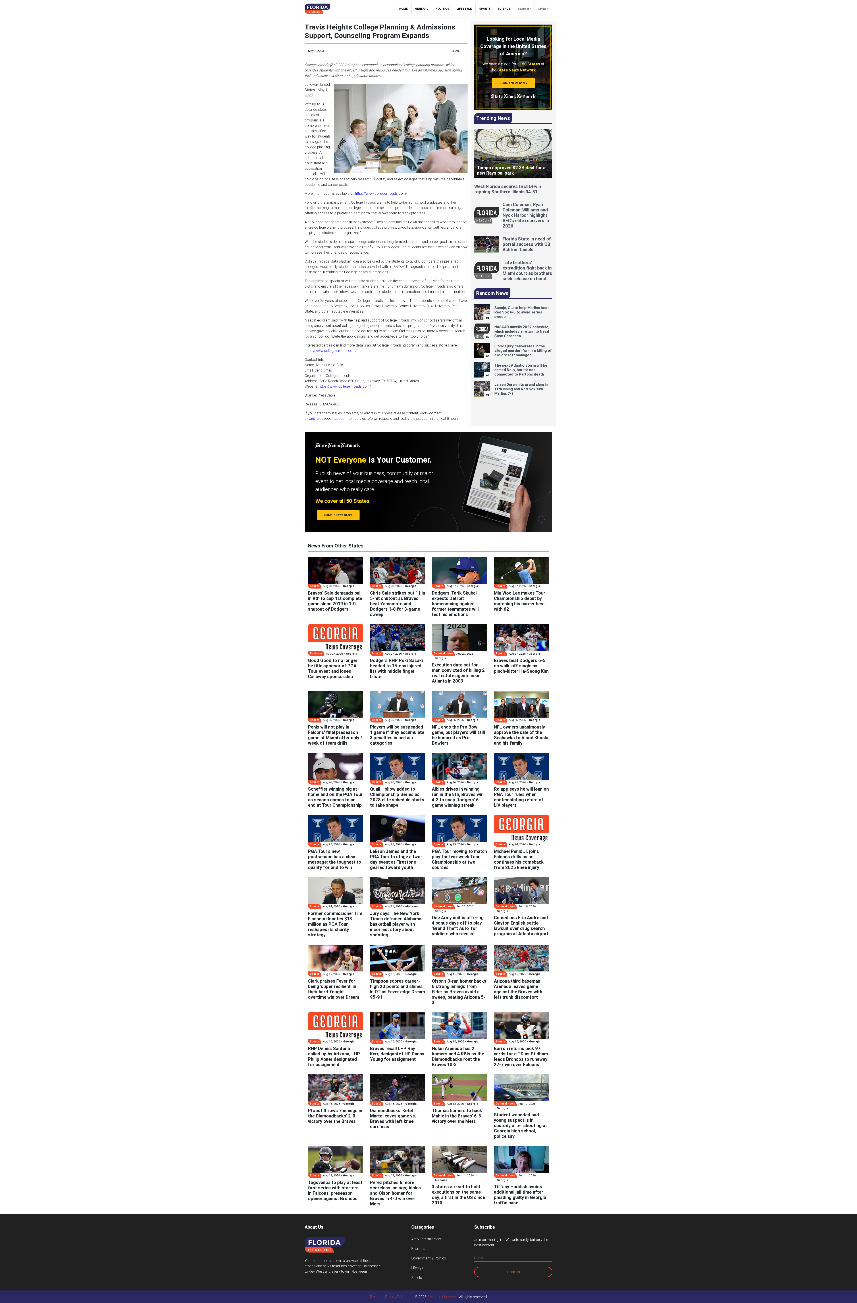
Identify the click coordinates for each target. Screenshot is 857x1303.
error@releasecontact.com (326, 418)
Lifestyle (464, 8)
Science (504, 8)
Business (418, 1248)
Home (405, 8)
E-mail (479, 1258)
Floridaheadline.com (442, 1297)
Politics (442, 8)
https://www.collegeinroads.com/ (381, 193)
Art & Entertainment (426, 1239)
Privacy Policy (395, 1297)
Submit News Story (513, 83)
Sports (485, 8)
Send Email (323, 370)
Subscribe (513, 1272)
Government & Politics (428, 1258)
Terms (374, 1297)
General (421, 8)
